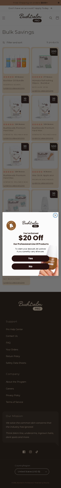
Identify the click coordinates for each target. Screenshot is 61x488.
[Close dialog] (55, 215)
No (30, 266)
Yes (30, 258)
